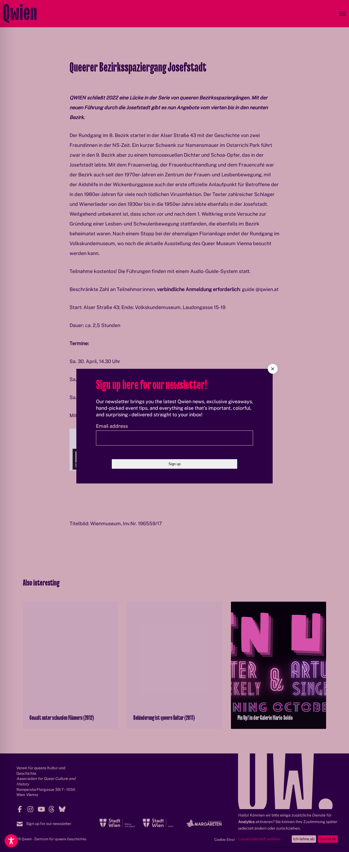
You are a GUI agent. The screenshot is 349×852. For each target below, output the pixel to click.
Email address (112, 426)
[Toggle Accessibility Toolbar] (11, 841)
